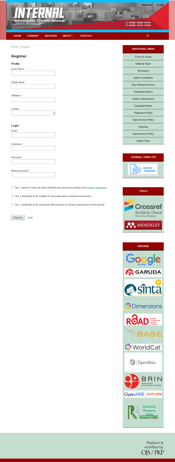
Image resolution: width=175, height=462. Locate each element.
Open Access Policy (143, 119)
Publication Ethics (143, 91)
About (67, 35)
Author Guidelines (143, 77)
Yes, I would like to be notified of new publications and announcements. (53, 196)
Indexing (143, 126)
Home (17, 35)
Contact (86, 35)
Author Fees (143, 140)
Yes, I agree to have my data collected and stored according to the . (60, 187)
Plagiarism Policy (143, 112)
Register (147, 4)
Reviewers (143, 70)
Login (160, 4)
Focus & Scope (143, 56)
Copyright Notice (143, 105)
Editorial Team (143, 63)
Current (33, 35)
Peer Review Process (143, 84)
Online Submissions (143, 98)
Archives (51, 35)
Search (155, 35)
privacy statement (96, 187)
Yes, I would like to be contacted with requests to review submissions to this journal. (59, 204)
